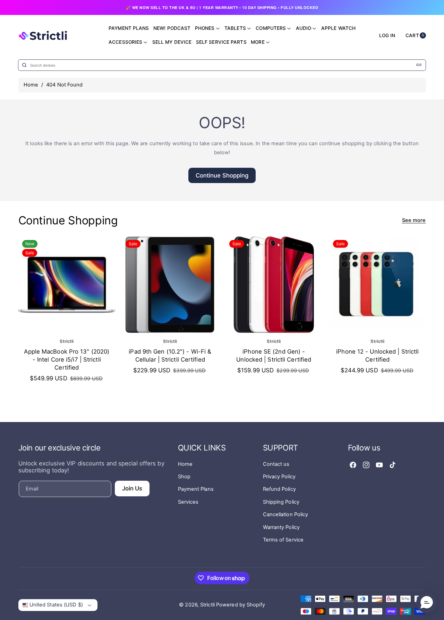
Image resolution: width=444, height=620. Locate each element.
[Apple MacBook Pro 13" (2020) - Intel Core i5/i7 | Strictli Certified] (66, 284)
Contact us (276, 464)
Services (188, 502)
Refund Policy (279, 489)
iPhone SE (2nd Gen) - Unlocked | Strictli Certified (273, 355)
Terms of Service (283, 540)
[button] (426, 602)
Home (31, 85)
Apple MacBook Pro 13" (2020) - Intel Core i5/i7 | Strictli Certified (66, 359)
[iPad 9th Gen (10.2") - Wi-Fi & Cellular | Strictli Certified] (170, 284)
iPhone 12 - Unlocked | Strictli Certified (377, 355)
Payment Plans (196, 489)
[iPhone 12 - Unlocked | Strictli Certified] (377, 284)
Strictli (207, 605)
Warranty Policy (281, 527)
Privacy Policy (279, 476)
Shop (184, 476)
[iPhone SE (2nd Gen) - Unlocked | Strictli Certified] (273, 284)
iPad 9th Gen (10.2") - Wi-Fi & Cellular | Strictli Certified (170, 355)
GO (418, 65)
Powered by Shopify (240, 605)
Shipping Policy (281, 502)
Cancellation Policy (285, 514)
